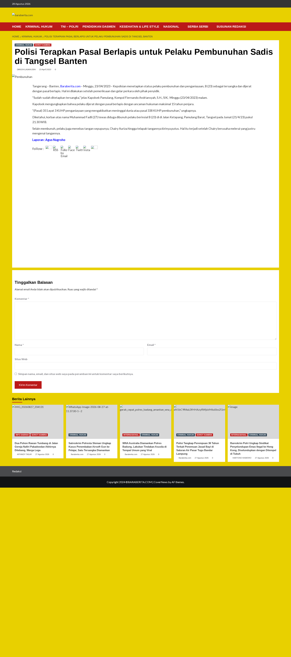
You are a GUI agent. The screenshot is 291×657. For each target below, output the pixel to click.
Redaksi (16, 471)
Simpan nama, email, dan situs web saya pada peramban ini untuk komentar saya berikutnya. (75, 373)
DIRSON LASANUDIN (26, 69)
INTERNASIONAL (131, 435)
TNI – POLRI (69, 26)
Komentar (22, 298)
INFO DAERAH (22, 435)
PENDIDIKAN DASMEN (99, 26)
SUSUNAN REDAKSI (231, 26)
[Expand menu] (54, 26)
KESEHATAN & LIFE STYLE (139, 26)
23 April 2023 (45, 69)
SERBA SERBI (198, 26)
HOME (16, 26)
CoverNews (161, 482)
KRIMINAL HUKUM (38, 26)
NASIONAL (171, 26)
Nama (19, 344)
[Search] (277, 26)
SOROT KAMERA (42, 45)
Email (151, 344)
